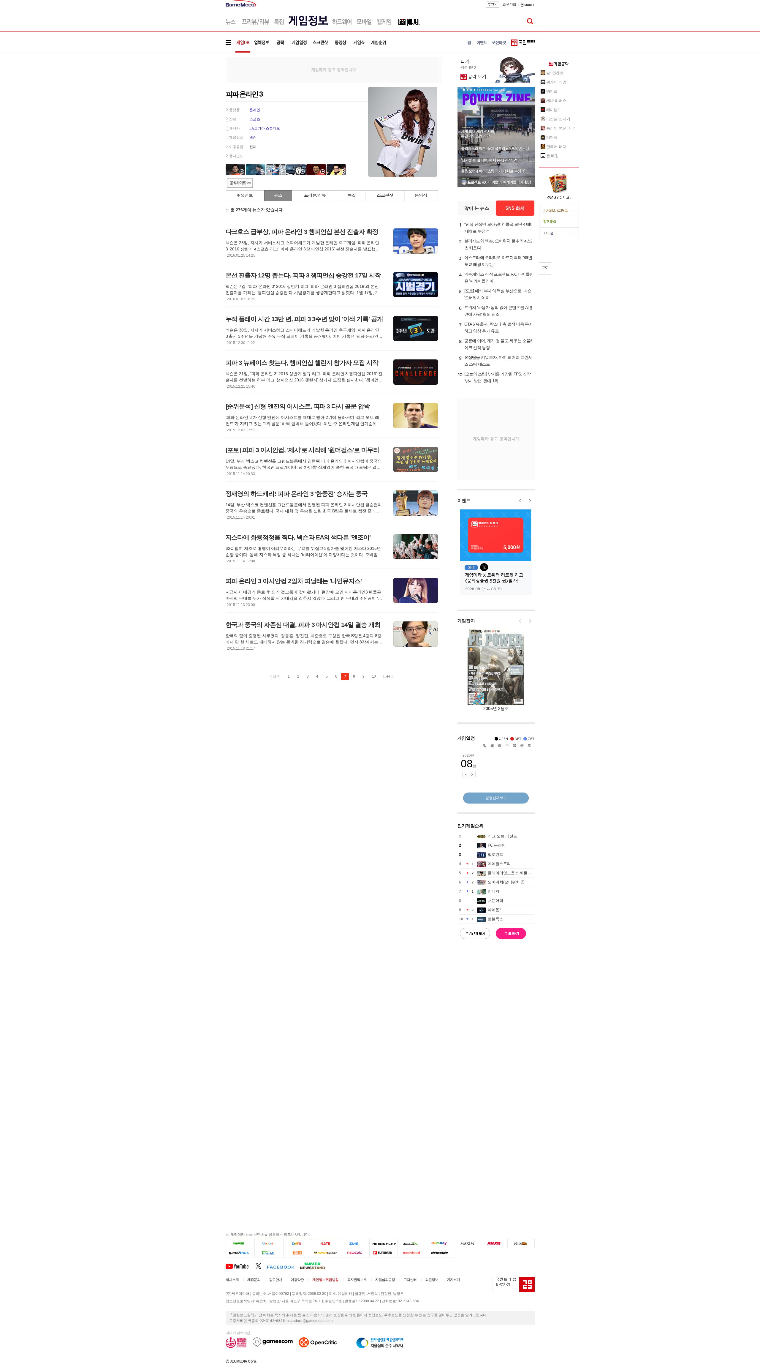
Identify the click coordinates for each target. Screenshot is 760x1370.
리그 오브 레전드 (502, 836)
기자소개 (453, 1280)
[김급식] (297, 1252)
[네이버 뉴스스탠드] (315, 1266)
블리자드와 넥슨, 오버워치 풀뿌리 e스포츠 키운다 (499, 244)
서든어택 (495, 900)
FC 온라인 (497, 845)
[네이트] (326, 1243)
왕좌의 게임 (556, 82)
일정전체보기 (496, 798)
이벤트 (464, 500)
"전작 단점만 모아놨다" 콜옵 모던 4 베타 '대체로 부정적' (499, 227)
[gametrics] (240, 1252)
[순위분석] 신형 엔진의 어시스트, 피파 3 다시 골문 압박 (298, 406)
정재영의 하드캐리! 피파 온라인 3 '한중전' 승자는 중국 (297, 493)
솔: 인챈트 (555, 73)
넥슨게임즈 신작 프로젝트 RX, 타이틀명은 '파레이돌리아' (499, 277)
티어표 (552, 137)
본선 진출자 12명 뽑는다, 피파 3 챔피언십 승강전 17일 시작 (303, 275)
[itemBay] (440, 1243)
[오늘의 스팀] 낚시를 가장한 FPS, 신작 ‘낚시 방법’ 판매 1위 (497, 377)
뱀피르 (552, 91)
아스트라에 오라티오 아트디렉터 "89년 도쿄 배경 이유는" (498, 261)
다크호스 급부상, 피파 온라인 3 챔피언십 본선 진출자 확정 (302, 231)
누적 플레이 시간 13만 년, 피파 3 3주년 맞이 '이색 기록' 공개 (304, 318)
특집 (352, 195)
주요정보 (244, 195)
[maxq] (494, 1243)
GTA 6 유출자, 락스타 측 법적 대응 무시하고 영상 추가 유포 (498, 327)
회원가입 (509, 4)
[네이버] (240, 1243)
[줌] (355, 1243)
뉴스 (278, 195)
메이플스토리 (499, 863)
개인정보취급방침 (325, 1280)
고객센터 (410, 1280)
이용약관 (297, 1280)
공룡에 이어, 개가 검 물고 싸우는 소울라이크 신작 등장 (499, 344)
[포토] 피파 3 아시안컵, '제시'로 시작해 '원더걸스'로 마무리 (302, 449)
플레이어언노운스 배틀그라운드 (515, 873)
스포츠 (254, 119)
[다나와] (412, 1243)
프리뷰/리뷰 (315, 195)
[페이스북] (283, 1266)
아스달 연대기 (558, 119)
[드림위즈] (521, 1243)
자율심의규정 (385, 1280)
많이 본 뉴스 (476, 208)
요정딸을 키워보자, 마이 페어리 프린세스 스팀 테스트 (498, 361)
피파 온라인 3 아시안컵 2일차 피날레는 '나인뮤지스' (294, 580)
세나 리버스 (556, 100)
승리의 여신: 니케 (561, 128)
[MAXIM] (467, 1243)
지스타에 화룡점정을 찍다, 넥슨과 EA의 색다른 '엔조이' (298, 537)
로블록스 (495, 919)
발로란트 (495, 854)
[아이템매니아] (268, 1252)
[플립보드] (383, 1252)
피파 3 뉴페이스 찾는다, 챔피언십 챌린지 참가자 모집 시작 (302, 362)
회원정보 (431, 1280)
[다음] (297, 1243)
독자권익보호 (357, 1280)
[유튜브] (240, 1266)
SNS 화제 (515, 208)
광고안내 (275, 1280)
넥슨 (252, 137)
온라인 (254, 110)
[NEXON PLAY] (383, 1243)
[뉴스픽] (355, 1252)
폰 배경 (552, 156)
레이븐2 (553, 110)
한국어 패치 (556, 146)
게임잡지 (466, 620)
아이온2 (494, 909)
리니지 (493, 891)
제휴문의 (253, 1280)
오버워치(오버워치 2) (506, 882)
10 (374, 676)
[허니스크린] (326, 1252)
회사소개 (232, 1280)
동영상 (421, 195)
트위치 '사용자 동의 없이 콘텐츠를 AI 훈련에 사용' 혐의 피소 (498, 311)
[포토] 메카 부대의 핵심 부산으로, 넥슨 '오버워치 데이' (497, 294)
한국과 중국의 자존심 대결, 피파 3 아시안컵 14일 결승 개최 (303, 624)
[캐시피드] (412, 1252)
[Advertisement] (201, 92)
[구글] (268, 1243)
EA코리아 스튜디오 (264, 128)
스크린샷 (385, 195)
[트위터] (261, 1266)
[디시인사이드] (440, 1252)
